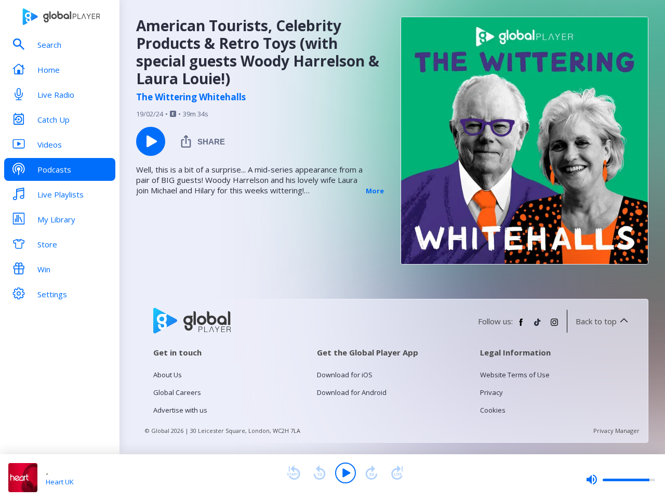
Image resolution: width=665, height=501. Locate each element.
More (375, 190)
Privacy (491, 392)
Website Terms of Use (515, 374)
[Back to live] (397, 473)
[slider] (620, 479)
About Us (167, 374)
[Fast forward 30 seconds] (371, 473)
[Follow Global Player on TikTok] (537, 326)
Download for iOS (345, 374)
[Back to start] (293, 473)
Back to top (596, 321)
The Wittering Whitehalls (191, 97)
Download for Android (352, 392)
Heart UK (60, 481)
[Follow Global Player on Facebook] (521, 326)
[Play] (345, 473)
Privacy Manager (616, 430)
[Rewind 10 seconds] (319, 473)
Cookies (493, 410)
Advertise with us (180, 410)
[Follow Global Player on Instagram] (554, 326)
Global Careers (177, 392)
